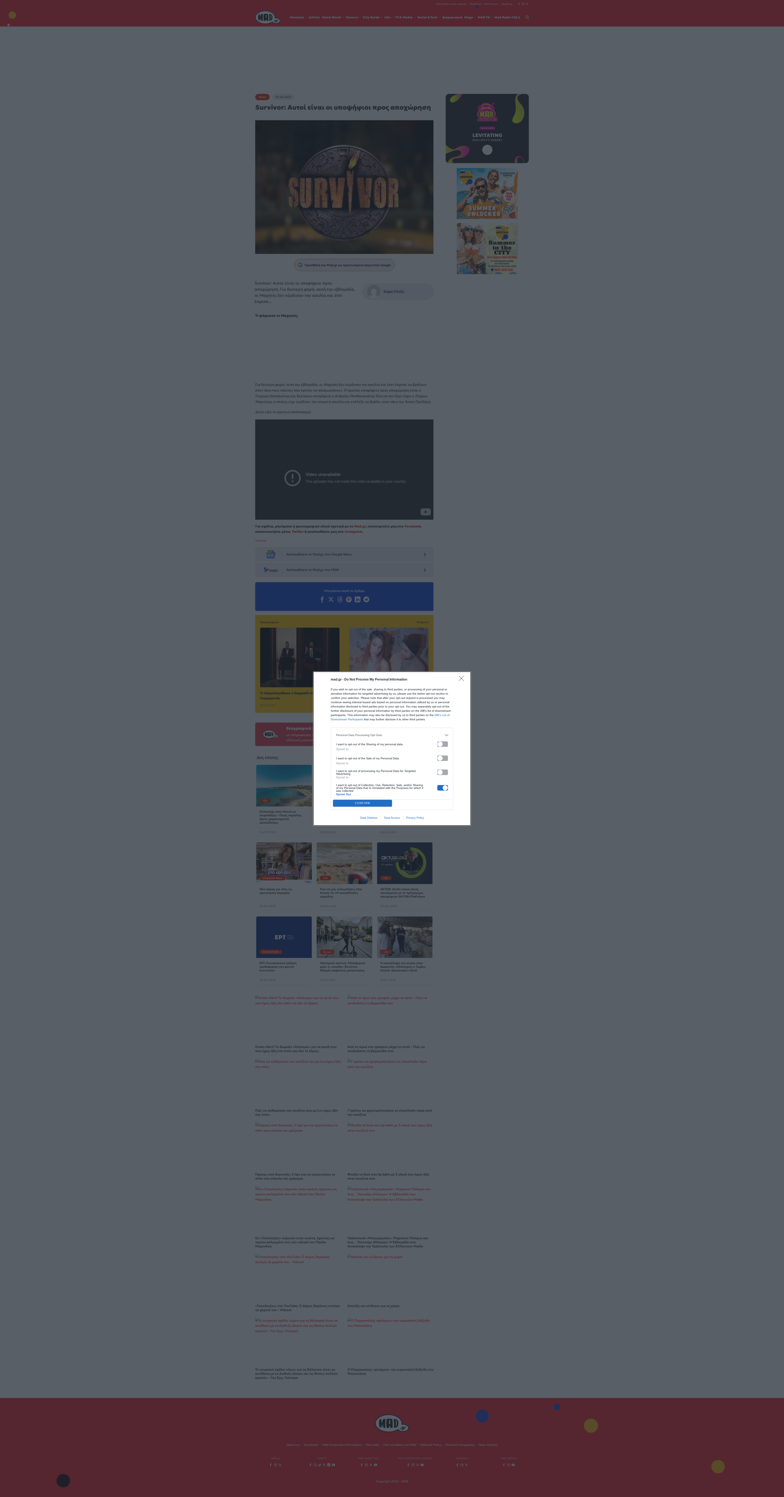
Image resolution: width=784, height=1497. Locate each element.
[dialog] (392, 748)
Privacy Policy (415, 817)
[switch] (442, 744)
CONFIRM (362, 803)
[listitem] (392, 735)
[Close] (463, 680)
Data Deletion (369, 817)
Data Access (392, 817)
